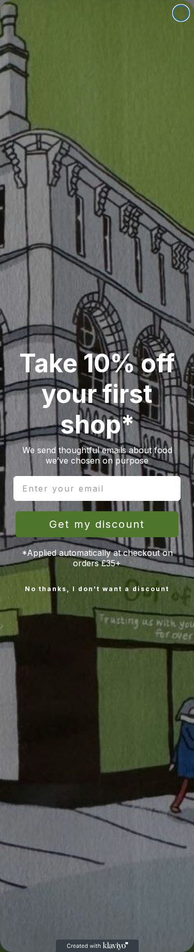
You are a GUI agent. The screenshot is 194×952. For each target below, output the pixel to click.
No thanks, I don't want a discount (97, 589)
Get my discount (97, 524)
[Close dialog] (181, 13)
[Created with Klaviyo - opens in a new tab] (97, 946)
